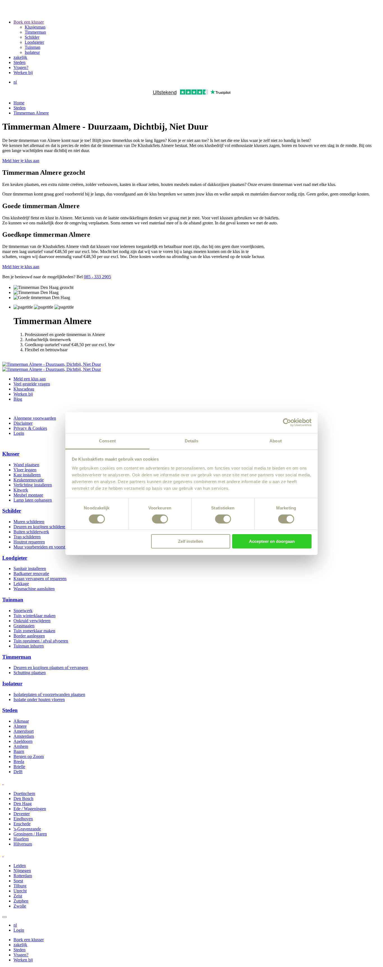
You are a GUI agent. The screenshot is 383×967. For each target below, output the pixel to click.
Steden (19, 62)
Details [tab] (192, 440)
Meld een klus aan (29, 378)
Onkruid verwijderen (31, 620)
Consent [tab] (107, 440)
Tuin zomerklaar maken (34, 630)
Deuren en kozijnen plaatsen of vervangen (50, 667)
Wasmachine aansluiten (34, 588)
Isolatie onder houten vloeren (39, 699)
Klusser (10, 454)
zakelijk (20, 57)
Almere (20, 726)
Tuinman (32, 47)
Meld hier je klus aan (20, 160)
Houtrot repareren (29, 541)
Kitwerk (20, 490)
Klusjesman (35, 27)
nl (15, 82)
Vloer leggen (24, 469)
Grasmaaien (23, 625)
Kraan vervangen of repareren (39, 578)
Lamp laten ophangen (32, 500)
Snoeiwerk (23, 610)
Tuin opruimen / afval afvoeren (40, 640)
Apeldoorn (23, 741)
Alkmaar (21, 721)
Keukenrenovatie (28, 479)
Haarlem (21, 839)
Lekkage (21, 583)
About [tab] (275, 440)
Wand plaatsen (26, 464)
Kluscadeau (23, 389)
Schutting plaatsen (29, 672)
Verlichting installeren (32, 485)
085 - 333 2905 (97, 276)
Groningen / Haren (30, 834)
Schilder (32, 37)
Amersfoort (23, 731)
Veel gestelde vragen (31, 384)
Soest (18, 880)
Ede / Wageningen (29, 808)
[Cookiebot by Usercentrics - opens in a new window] (287, 422)
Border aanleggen (29, 635)
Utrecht (20, 890)
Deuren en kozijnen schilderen (40, 526)
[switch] (160, 518)
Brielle (19, 766)
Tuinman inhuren (28, 646)
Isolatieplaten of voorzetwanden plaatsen (49, 694)
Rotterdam (22, 875)
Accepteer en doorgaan (272, 541)
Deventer (21, 813)
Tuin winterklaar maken (34, 615)
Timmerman (35, 32)
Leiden (19, 865)
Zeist (17, 896)
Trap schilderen (27, 536)
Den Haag (22, 803)
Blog (17, 399)
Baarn (18, 751)
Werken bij (23, 72)
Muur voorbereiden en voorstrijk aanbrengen (53, 547)
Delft (17, 771)
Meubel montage (28, 495)
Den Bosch (23, 798)
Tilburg (19, 885)
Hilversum (22, 844)
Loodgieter (34, 42)
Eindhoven (23, 818)
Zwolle (19, 906)
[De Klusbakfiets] (76, 12)
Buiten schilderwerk (31, 531)
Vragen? (20, 67)
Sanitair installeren (29, 568)
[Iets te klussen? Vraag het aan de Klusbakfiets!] (51, 369)
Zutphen (20, 901)
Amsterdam (23, 736)
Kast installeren (27, 474)
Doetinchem (24, 793)
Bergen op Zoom (28, 756)
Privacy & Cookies (30, 428)
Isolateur (32, 52)
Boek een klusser (28, 22)
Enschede (22, 823)
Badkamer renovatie (31, 573)
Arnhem (20, 746)
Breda (18, 761)
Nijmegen (22, 870)
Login (18, 433)
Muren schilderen (28, 521)
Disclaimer (23, 423)
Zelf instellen (190, 541)
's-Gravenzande (27, 828)
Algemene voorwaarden (34, 418)
